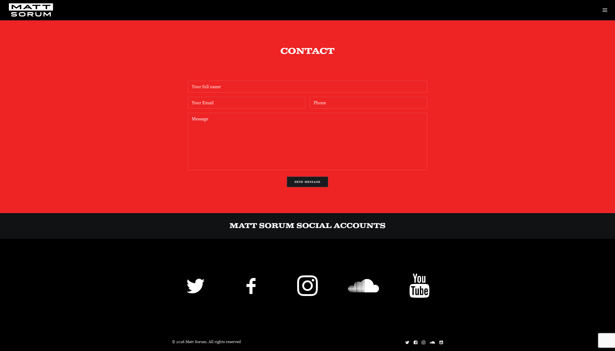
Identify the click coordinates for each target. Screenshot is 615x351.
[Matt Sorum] (32, 10)
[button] (195, 294)
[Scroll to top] (605, 340)
